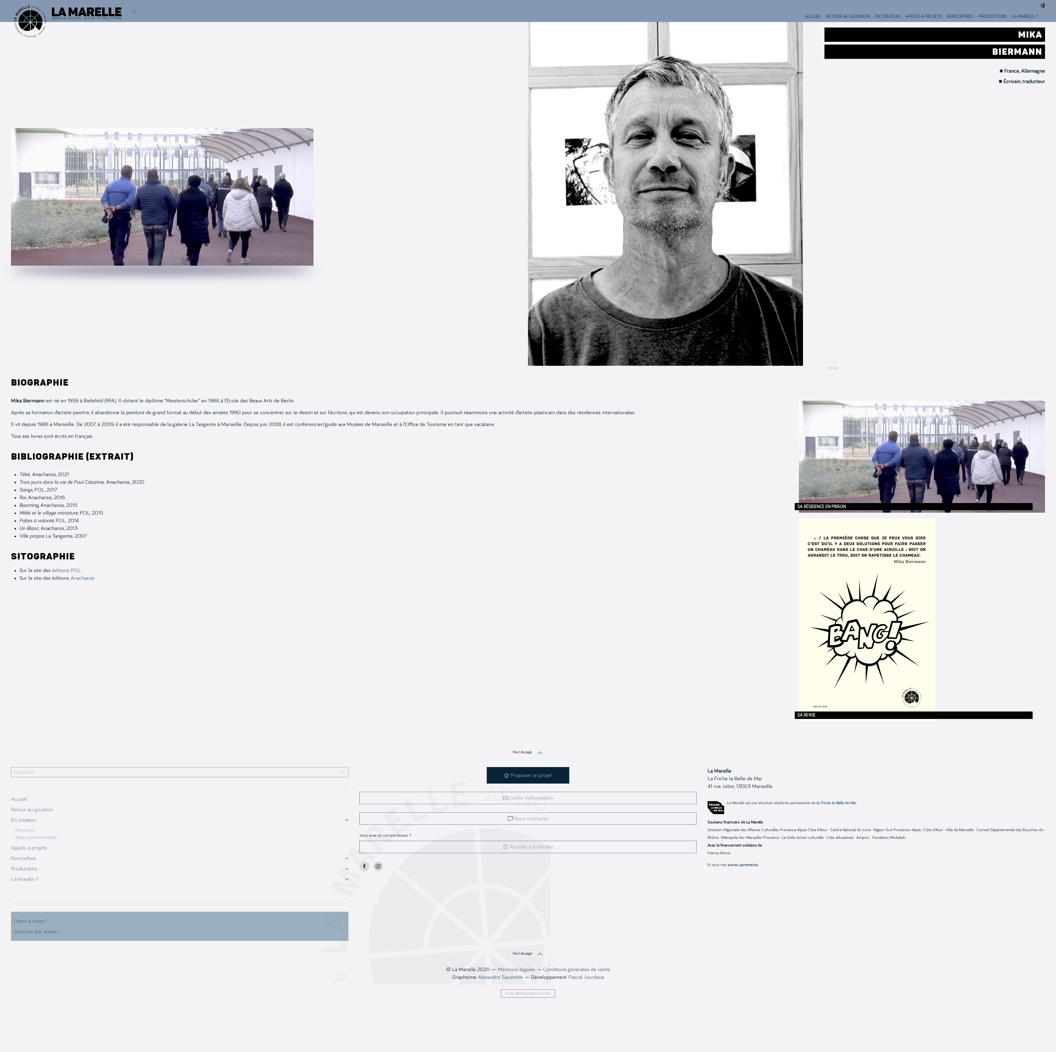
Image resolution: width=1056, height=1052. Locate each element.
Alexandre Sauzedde (500, 977)
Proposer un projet (531, 775)
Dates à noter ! (30, 921)
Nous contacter (531, 818)
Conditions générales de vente (576, 969)
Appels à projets (924, 16)
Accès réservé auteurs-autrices (528, 993)
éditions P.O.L (66, 570)
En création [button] (887, 16)
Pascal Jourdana (586, 977)
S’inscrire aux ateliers (36, 931)
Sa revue (807, 715)
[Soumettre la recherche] (342, 772)
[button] (133, 11)
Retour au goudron (848, 16)
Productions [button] (993, 16)
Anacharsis (82, 578)
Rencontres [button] (960, 16)
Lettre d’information (531, 798)
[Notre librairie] (1044, 16)
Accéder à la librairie (531, 847)
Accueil (813, 16)
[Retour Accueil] (28, 11)
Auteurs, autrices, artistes (36, 837)
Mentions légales (516, 969)
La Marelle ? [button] (1025, 16)
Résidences (24, 830)
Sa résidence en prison (822, 506)
